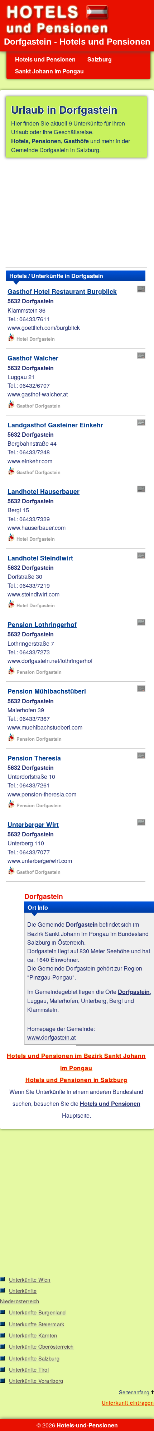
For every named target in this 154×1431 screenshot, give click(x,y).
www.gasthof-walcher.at (38, 394)
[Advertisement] (76, 213)
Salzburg (99, 59)
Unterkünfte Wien (29, 1279)
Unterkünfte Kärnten (33, 1335)
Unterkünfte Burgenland (37, 1312)
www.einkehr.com (30, 460)
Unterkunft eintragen (128, 1402)
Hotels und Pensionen (45, 59)
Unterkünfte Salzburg (34, 1358)
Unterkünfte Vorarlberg (36, 1380)
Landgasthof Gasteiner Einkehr (55, 424)
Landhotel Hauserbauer (44, 491)
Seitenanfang (135, 1392)
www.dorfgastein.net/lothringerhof (50, 660)
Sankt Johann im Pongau (49, 71)
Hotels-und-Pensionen (87, 1425)
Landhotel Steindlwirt (40, 557)
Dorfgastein (134, 991)
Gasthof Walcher (33, 357)
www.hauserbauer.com (37, 527)
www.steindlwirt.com (33, 594)
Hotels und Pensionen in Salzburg (76, 1080)
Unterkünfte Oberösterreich (41, 1346)
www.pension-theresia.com (42, 794)
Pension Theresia (34, 757)
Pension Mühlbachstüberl (47, 690)
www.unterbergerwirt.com (40, 860)
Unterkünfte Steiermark (36, 1324)
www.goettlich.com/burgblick (44, 327)
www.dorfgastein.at (51, 1037)
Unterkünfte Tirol (29, 1369)
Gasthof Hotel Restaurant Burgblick (62, 291)
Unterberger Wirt (33, 824)
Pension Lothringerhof (42, 624)
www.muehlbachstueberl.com (45, 727)
